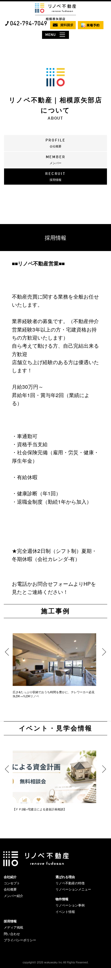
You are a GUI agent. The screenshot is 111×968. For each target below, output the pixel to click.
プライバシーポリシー (20, 940)
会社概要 (10, 889)
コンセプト (12, 883)
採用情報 (10, 921)
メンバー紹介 (13, 895)
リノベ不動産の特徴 (70, 883)
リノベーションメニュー (73, 889)
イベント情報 (65, 911)
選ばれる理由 (65, 876)
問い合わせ (12, 933)
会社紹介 (10, 876)
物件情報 (62, 899)
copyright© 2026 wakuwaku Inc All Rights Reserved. (56, 962)
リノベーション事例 (70, 905)
